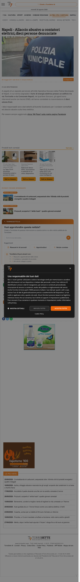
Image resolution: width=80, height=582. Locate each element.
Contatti (17, 545)
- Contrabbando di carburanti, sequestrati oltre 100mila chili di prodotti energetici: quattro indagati (38, 480)
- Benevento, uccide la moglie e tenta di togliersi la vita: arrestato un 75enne (36, 501)
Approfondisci (41, 247)
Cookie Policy (41, 545)
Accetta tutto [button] (61, 308)
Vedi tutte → (70, 148)
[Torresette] (10, 4)
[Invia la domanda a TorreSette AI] (68, 238)
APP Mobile (58, 545)
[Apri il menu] (3, 4)
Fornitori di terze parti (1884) (22, 290)
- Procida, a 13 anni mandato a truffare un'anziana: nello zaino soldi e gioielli (37, 517)
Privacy (23, 545)
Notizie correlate (62, 247)
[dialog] (39, 291)
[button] (16, 308)
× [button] (70, 268)
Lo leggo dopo (68, 79)
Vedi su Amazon (10, 179)
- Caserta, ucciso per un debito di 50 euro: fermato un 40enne (31, 512)
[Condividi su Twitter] (7, 318)
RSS (39, 548)
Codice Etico (31, 545)
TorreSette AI (8, 545)
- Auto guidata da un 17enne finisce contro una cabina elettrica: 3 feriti (34, 507)
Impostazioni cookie (54, 300)
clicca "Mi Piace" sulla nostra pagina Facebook (46, 114)
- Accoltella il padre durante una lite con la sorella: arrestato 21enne (33, 491)
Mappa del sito (68, 545)
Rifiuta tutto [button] (39, 308)
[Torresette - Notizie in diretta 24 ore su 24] (39, 538)
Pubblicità (50, 545)
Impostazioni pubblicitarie (59, 297)
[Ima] (39, 337)
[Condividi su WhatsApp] (11, 318)
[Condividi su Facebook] (3, 318)
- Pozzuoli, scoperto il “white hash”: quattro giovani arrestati (30, 496)
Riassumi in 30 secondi (18, 247)
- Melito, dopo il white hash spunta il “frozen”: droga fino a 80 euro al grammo (36, 522)
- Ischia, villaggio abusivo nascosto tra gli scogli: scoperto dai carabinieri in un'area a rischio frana (39, 486)
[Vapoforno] (19, 455)
